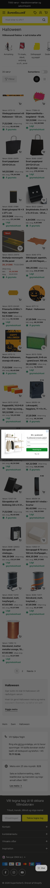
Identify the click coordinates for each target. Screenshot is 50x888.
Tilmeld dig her (36, 449)
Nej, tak (37, 454)
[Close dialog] (47, 431)
